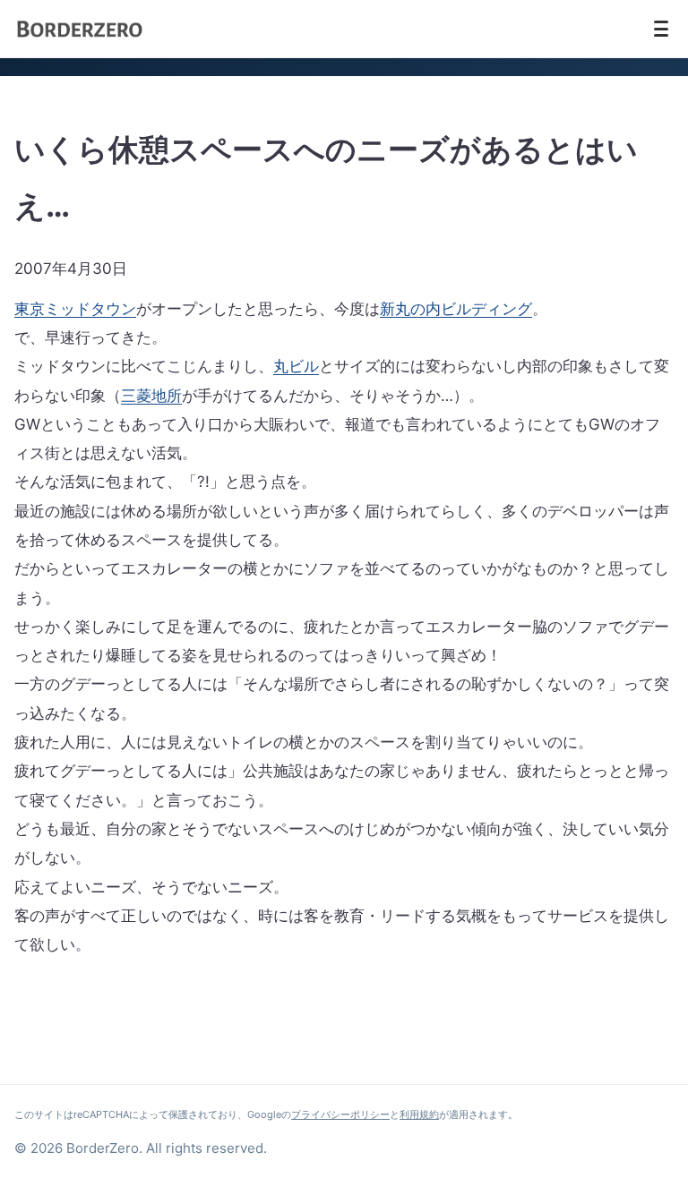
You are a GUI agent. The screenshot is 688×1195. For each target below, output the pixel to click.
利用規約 (419, 1114)
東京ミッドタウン (75, 309)
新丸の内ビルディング (456, 309)
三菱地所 (151, 396)
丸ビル (296, 366)
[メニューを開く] (661, 29)
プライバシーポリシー (340, 1114)
